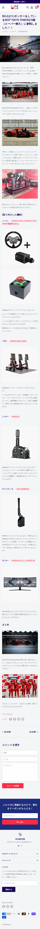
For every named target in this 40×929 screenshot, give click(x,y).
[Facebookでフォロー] (3, 906)
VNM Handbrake (23, 489)
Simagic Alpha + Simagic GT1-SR (24, 221)
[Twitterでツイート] (18, 719)
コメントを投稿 (13, 786)
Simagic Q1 (16, 416)
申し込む (20, 822)
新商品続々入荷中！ (20, 2)
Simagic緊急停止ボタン (10, 223)
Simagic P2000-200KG (18, 341)
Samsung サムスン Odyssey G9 (23, 560)
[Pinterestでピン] (14, 719)
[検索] (27, 7)
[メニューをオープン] (3, 7)
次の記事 (32, 732)
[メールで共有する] (22, 719)
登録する (8, 889)
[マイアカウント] (32, 7)
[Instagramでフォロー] (11, 906)
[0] (36, 7)
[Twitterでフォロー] (7, 906)
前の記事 (7, 732)
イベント (5, 31)
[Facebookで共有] (10, 719)
